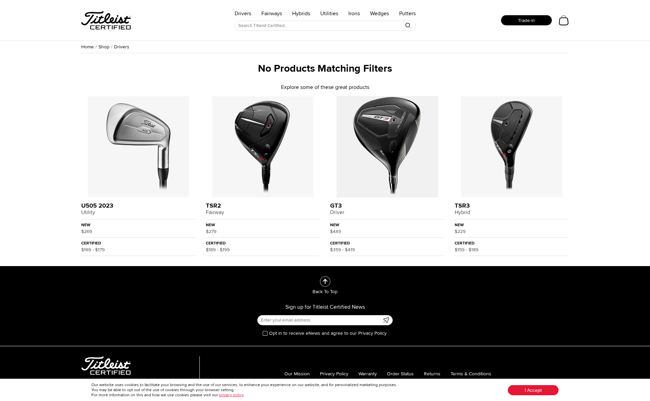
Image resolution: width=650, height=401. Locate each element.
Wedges (379, 13)
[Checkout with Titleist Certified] (564, 20)
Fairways (271, 13)
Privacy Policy (334, 374)
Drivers (243, 13)
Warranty (368, 374)
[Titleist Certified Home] (106, 20)
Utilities (329, 13)
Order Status (400, 374)
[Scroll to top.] (325, 281)
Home (87, 47)
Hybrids (301, 13)
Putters (407, 13)
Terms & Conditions (471, 374)
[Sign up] (386, 320)
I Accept (533, 390)
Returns (432, 374)
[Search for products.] (408, 26)
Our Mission (297, 374)
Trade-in (526, 20)
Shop (104, 47)
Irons (354, 13)
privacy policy (231, 395)
